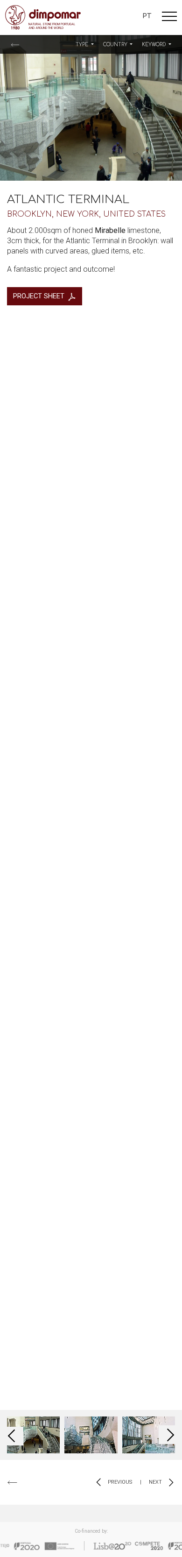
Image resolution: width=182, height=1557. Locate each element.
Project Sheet (38, 296)
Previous (119, 1482)
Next (156, 1482)
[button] (85, 44)
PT (146, 16)
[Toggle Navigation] (169, 18)
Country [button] (116, 44)
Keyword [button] (154, 44)
